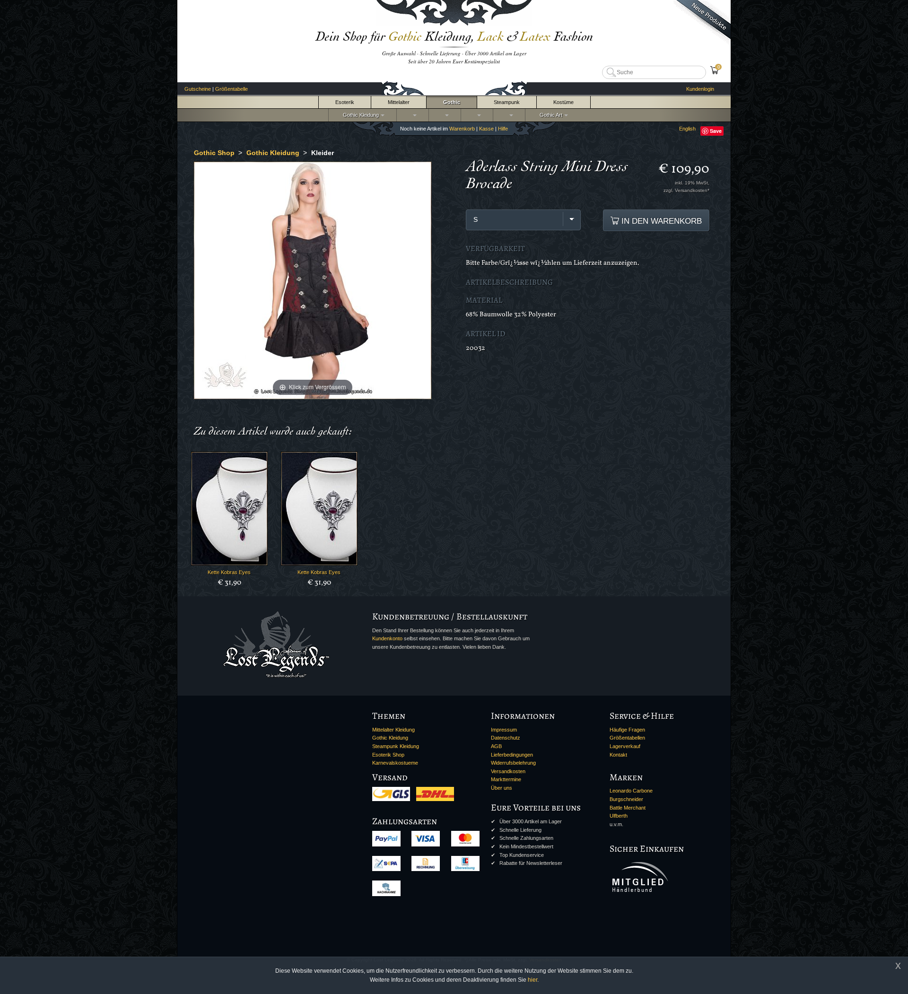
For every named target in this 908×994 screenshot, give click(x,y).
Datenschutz (505, 738)
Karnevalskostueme (395, 763)
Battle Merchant (628, 808)
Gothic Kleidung (359, 115)
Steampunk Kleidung (395, 746)
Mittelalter (399, 102)
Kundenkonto (387, 638)
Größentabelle (231, 89)
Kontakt (618, 755)
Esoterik (344, 102)
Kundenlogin (700, 89)
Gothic (451, 102)
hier (532, 980)
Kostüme (563, 102)
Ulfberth (619, 816)
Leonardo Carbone (631, 790)
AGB (496, 746)
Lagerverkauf (625, 746)
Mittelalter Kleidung (393, 729)
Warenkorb (462, 128)
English (687, 128)
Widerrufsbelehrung (513, 763)
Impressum (504, 729)
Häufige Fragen (627, 729)
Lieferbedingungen (512, 755)
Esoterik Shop (388, 755)
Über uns (501, 788)
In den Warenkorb (660, 221)
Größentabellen (627, 738)
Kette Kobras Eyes (229, 572)
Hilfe (503, 128)
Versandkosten (508, 771)
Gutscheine (197, 89)
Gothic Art (549, 115)
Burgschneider (626, 799)
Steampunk (507, 102)
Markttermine (506, 779)
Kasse (486, 128)
